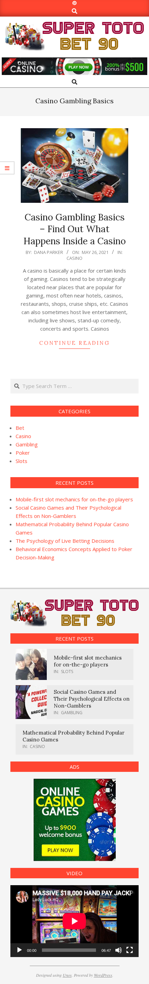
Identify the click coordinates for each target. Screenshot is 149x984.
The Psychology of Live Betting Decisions (65, 540)
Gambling (27, 444)
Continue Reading (74, 343)
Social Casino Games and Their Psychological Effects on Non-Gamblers (92, 699)
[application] (74, 921)
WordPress (103, 975)
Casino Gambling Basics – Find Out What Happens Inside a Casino (75, 229)
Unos (67, 975)
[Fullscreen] (129, 950)
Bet (20, 427)
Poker (23, 452)
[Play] (19, 950)
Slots (21, 460)
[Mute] (118, 950)
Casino (74, 258)
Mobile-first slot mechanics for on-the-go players (74, 499)
